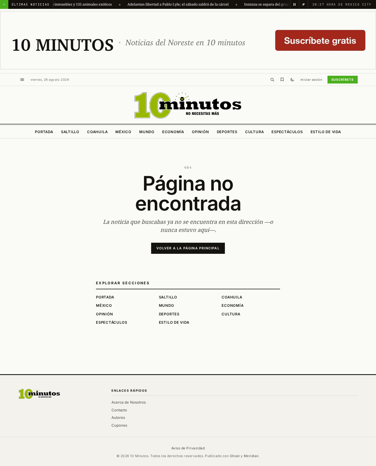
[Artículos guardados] (282, 79)
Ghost (235, 456)
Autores (118, 417)
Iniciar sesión (311, 80)
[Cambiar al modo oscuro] (292, 79)
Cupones (119, 425)
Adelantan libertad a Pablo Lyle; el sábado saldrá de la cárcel (172, 4)
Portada (44, 132)
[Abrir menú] (22, 79)
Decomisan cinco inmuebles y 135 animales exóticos (63, 4)
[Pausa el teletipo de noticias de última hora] (294, 4)
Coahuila (97, 132)
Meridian (251, 456)
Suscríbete (342, 80)
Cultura (254, 132)
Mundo (146, 132)
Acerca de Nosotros (128, 402)
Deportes (227, 132)
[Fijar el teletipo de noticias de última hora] (303, 4)
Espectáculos (287, 132)
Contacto (119, 410)
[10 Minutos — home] (188, 105)
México (123, 132)
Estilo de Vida (326, 132)
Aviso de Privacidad (188, 448)
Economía (173, 132)
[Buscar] (272, 79)
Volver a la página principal (188, 248)
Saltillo (70, 132)
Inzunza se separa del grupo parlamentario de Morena (283, 4)
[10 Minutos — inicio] (39, 393)
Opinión (200, 132)
